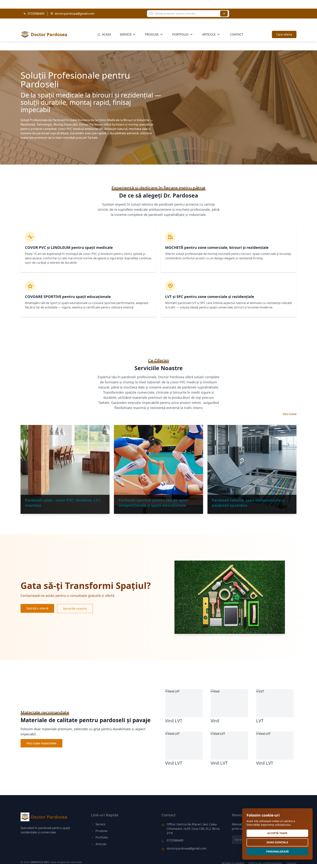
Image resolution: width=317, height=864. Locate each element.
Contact (236, 34)
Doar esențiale (277, 842)
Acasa (106, 34)
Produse (152, 34)
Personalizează (277, 851)
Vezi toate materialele (41, 743)
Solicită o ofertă (37, 608)
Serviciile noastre (75, 609)
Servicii (125, 34)
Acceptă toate (277, 833)
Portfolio (180, 34)
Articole (209, 34)
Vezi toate (289, 414)
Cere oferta (284, 34)
